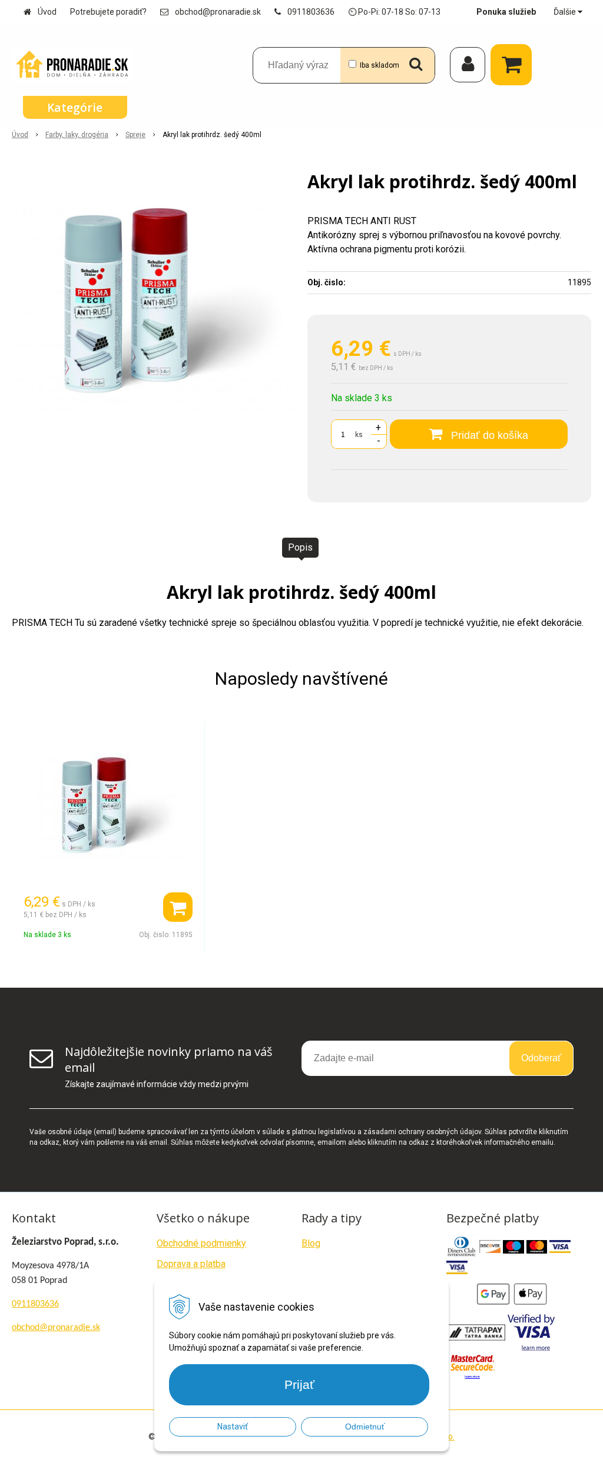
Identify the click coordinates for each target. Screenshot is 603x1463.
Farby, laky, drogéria (76, 135)
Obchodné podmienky (201, 1243)
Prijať (299, 1384)
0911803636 (310, 11)
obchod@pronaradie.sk (218, 11)
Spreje (135, 135)
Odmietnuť (365, 1426)
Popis (300, 547)
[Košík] (514, 64)
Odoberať (541, 1058)
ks (359, 435)
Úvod (47, 11)
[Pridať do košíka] (178, 907)
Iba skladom (379, 65)
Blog (311, 1243)
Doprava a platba (191, 1263)
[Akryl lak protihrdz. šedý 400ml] (154, 304)
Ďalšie (566, 11)
